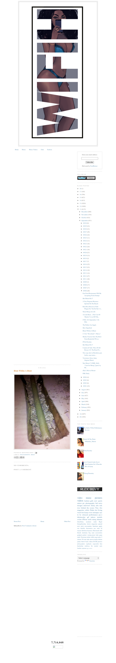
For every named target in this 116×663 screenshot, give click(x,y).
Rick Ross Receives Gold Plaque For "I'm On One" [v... (92, 308)
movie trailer (94, 539)
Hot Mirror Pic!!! (88, 298)
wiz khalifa (81, 528)
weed (33, 454)
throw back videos (87, 541)
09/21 (85, 250)
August (83, 390)
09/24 (85, 241)
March (83, 404)
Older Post (67, 521)
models (99, 517)
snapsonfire (96, 544)
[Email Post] (35, 452)
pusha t (85, 535)
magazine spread (97, 524)
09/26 (85, 235)
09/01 (85, 386)
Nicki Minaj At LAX (89, 312)
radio (78, 537)
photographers (81, 544)
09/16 (85, 264)
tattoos (93, 517)
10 (81, 414)
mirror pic (81, 503)
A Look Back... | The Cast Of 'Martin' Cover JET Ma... (91, 316)
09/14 (85, 270)
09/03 (85, 380)
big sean (91, 533)
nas (95, 528)
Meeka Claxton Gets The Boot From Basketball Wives (92, 338)
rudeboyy (87, 546)
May (83, 398)
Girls (42, 150)
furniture (95, 526)
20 (81, 189)
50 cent (84, 539)
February (84, 407)
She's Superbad (87, 328)
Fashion (49, 150)
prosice (100, 541)
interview (86, 505)
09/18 (85, 258)
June (83, 395)
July (82, 393)
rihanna (99, 519)
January (84, 410)
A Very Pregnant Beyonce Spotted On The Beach (90, 302)
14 (81, 200)
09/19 (85, 255)
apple (100, 526)
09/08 (85, 285)
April (83, 401)
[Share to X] (19, 457)
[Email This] (15, 457)
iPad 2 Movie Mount (89, 370)
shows (89, 524)
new (95, 501)
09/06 (85, 291)
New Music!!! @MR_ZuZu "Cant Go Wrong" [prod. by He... (92, 365)
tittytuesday (81, 517)
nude (95, 522)
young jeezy (91, 535)
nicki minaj (92, 519)
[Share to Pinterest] (23, 457)
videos (80, 500)
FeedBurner (93, 166)
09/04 (85, 377)
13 (81, 203)
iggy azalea (89, 548)
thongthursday (81, 524)
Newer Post (17, 521)
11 (81, 209)
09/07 (85, 288)
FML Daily (86, 373)
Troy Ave (98, 508)
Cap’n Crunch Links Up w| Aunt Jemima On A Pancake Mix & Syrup (92, 464)
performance (93, 515)
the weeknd (94, 546)
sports (100, 501)
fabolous (84, 531)
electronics (89, 528)
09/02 (85, 383)
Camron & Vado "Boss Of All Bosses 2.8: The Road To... (92, 349)
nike (88, 539)
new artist (80, 526)
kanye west (88, 512)
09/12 (85, 276)
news (100, 503)
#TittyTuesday (87, 342)
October (84, 218)
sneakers (88, 522)
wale (98, 528)
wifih (92, 537)
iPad (94, 531)
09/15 (85, 267)
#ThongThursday (88, 473)
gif (88, 517)
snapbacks (89, 544)
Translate (92, 561)
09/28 (85, 229)
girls (91, 501)
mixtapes (96, 512)
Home (17, 150)
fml (96, 503)
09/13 (85, 273)
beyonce (89, 531)
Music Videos (33, 150)
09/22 (85, 247)
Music (24, 150)
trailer (88, 537)
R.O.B (95, 541)
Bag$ (100, 522)
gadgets (79, 535)
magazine (80, 510)
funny (93, 505)
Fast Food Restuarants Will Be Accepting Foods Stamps (92, 294)
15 (81, 197)
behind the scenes (87, 508)
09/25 (85, 238)
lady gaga (99, 535)
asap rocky (97, 537)
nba (97, 505)
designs (80, 505)
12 (81, 206)
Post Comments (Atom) (29, 526)
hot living (98, 510)
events (79, 519)
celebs (87, 510)
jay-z (100, 515)
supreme (84, 548)
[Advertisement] (89, 600)
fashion (86, 501)
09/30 (85, 223)
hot (83, 512)
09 (81, 417)
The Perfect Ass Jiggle (89, 325)
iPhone (84, 519)
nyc (101, 512)
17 (81, 191)
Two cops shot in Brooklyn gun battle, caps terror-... (92, 354)
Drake (92, 510)
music (88, 497)
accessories (98, 533)
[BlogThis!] (17, 457)
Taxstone (83, 537)
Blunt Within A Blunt (23, 370)
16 (81, 194)
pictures (98, 497)
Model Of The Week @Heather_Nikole (89, 440)
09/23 (85, 244)
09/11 (85, 279)
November (84, 215)
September (84, 220)
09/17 (85, 261)
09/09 (85, 282)
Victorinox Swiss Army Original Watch (90, 359)
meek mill (99, 531)
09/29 (85, 226)
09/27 (85, 232)
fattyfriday (80, 522)
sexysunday (88, 526)
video (79, 497)
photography (25, 454)
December (84, 212)
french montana (82, 533)
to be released (82, 515)
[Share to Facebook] (21, 457)
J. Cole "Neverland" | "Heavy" (92, 334)
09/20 (85, 252)
